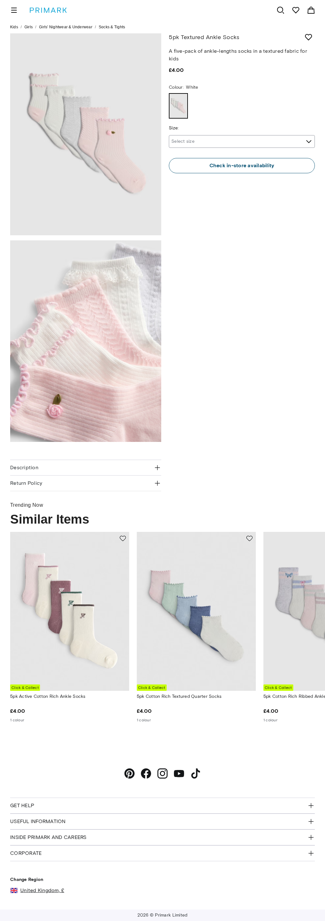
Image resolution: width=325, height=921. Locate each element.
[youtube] (179, 773)
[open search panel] (280, 10)
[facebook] (146, 773)
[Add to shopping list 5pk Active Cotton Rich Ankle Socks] (122, 538)
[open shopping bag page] (311, 10)
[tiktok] (195, 773)
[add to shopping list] (308, 37)
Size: (174, 128)
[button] (306, 904)
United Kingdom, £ (42, 890)
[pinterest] (129, 773)
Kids (14, 27)
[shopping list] (295, 10)
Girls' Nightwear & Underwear (65, 27)
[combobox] (241, 141)
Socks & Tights (112, 27)
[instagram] (162, 773)
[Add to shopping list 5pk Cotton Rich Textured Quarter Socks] (249, 538)
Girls (28, 27)
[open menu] (14, 10)
